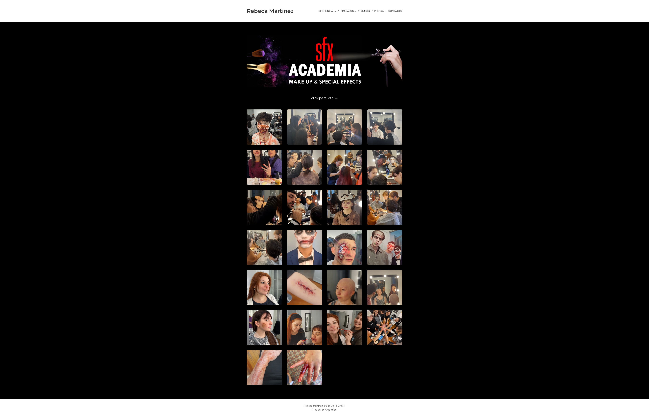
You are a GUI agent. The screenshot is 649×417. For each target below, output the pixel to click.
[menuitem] (328, 11)
